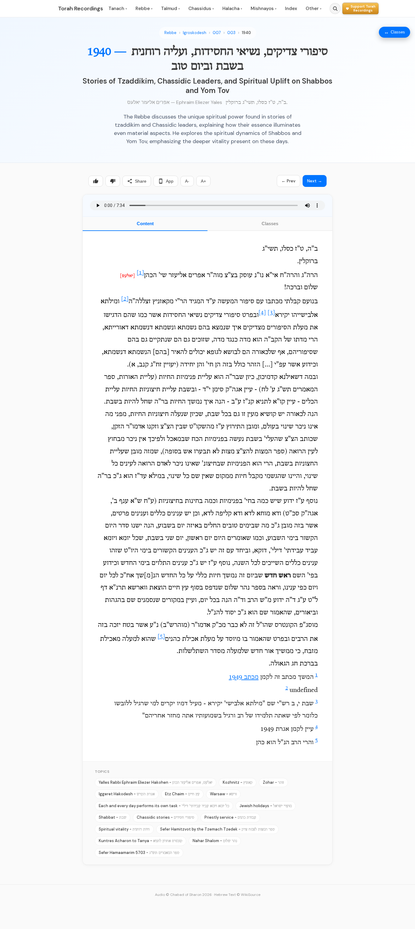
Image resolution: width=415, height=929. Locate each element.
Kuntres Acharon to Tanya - (140, 840)
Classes (270, 223)
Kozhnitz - (237, 782)
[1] (140, 273)
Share (140, 181)
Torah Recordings (80, 8)
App (169, 181)
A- (187, 181)
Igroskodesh (194, 32)
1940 (246, 32)
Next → (314, 181)
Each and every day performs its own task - (164, 805)
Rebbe (144, 8)
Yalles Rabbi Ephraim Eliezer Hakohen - (155, 782)
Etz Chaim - (182, 794)
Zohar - (273, 782)
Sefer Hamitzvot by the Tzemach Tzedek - (217, 829)
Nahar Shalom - (215, 840)
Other (313, 8)
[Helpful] (95, 181)
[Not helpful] (112, 181)
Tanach (117, 8)
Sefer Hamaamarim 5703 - (139, 852)
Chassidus (201, 8)
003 (231, 32)
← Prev (288, 181)
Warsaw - (223, 794)
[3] (271, 313)
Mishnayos (263, 8)
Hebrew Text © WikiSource (237, 894)
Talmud (170, 8)
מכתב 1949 (244, 677)
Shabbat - (112, 817)
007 (217, 32)
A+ (203, 181)
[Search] (335, 8)
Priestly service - (230, 817)
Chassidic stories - (165, 817)
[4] (262, 313)
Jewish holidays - (265, 805)
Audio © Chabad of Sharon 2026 (183, 894)
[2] (125, 299)
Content (145, 223)
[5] (161, 637)
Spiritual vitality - (124, 829)
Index (291, 8)
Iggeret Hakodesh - (127, 794)
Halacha (232, 8)
